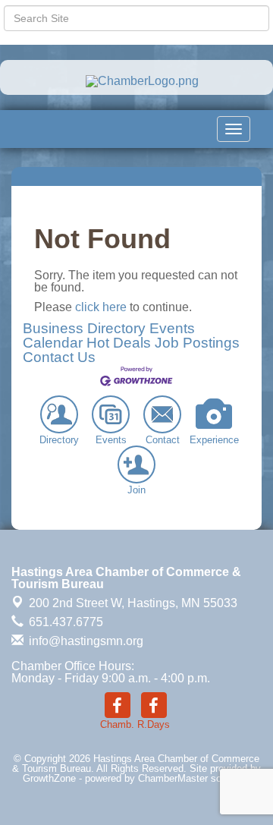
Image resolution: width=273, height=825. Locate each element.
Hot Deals (118, 343)
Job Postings (197, 343)
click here (101, 307)
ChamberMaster (173, 778)
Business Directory (84, 328)
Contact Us (59, 357)
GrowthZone (49, 778)
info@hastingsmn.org (84, 640)
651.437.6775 (64, 622)
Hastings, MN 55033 (133, 603)
